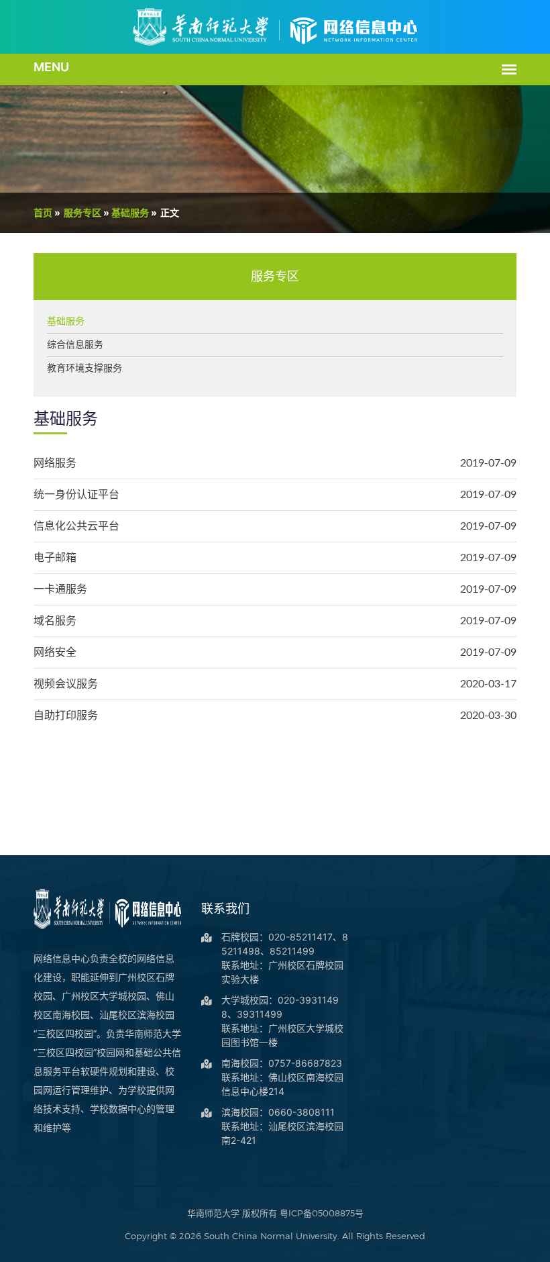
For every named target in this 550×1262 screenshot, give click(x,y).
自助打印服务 (66, 715)
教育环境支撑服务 (84, 368)
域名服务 (55, 621)
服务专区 (82, 212)
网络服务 (55, 463)
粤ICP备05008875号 (322, 1213)
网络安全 (55, 652)
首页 (43, 212)
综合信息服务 (75, 345)
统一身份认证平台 (76, 494)
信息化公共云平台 (76, 526)
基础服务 (130, 212)
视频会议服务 (66, 684)
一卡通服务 (60, 589)
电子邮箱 (55, 557)
